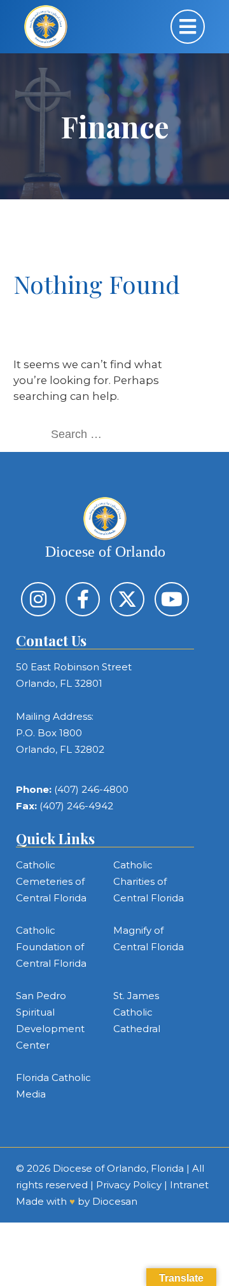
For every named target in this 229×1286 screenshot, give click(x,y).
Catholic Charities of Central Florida (148, 881)
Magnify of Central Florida (148, 938)
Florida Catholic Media (53, 1085)
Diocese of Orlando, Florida (118, 1168)
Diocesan (114, 1201)
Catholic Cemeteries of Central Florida (51, 881)
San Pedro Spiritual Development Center (50, 1020)
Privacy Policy (129, 1185)
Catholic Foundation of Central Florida (51, 946)
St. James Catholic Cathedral (136, 1012)
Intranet (189, 1185)
